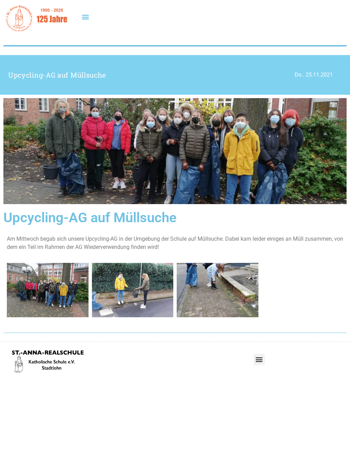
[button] (85, 16)
